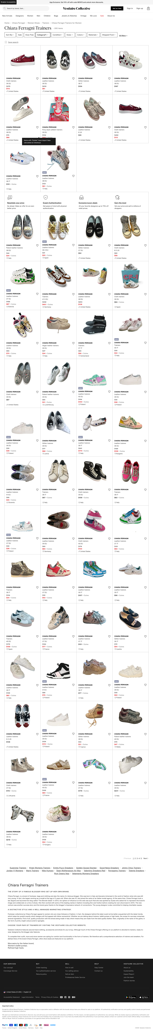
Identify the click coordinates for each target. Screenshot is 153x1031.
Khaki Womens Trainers (39, 867)
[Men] (42, 16)
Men (38, 16)
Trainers (45, 23)
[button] (148, 8)
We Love (93, 16)
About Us (111, 16)
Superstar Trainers (18, 867)
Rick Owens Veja (61, 873)
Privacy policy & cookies (49, 997)
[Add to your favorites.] (37, 78)
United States (23, 1028)
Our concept (8, 967)
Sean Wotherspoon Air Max (68, 870)
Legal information (27, 997)
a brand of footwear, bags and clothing (36, 896)
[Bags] (60, 16)
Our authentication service (46, 971)
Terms (37, 997)
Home (6, 23)
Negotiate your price (15, 202)
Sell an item (117, 8)
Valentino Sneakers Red (94, 870)
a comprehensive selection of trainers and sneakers (121, 936)
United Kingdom (12, 1028)
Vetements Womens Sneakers (85, 873)
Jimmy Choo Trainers (131, 867)
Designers (20, 16)
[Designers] (25, 16)
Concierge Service (10, 971)
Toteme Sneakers (136, 870)
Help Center (98, 967)
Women (30, 16)
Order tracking (41, 967)
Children (47, 16)
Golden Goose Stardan (86, 867)
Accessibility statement (12, 997)
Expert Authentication (52, 202)
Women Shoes (34, 23)
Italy (41, 1028)
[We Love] (98, 16)
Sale (102, 16)
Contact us (98, 971)
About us (127, 967)
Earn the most (120, 202)
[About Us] (116, 16)
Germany (31, 1028)
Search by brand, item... (15, 8)
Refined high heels (16, 947)
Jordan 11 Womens (14, 870)
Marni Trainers (32, 870)
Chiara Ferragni (18, 23)
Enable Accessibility (8, 2)
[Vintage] (88, 16)
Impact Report (129, 974)
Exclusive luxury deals (88, 202)
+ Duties (49, 137)
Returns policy (41, 974)
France (4, 1028)
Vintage (83, 16)
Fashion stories (129, 980)
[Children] (52, 16)
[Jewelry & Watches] (78, 16)
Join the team (129, 977)
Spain (37, 1028)
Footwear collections (15, 914)
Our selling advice (72, 971)
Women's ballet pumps (17, 945)
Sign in (130, 8)
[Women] (35, 16)
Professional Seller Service (75, 977)
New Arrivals (7, 16)
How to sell (69, 967)
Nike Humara (47, 870)
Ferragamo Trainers (117, 870)
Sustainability (129, 971)
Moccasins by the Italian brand (20, 943)
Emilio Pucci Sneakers (63, 867)
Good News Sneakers (109, 867)
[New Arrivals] (14, 16)
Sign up (139, 8)
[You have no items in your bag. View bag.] (148, 8)
